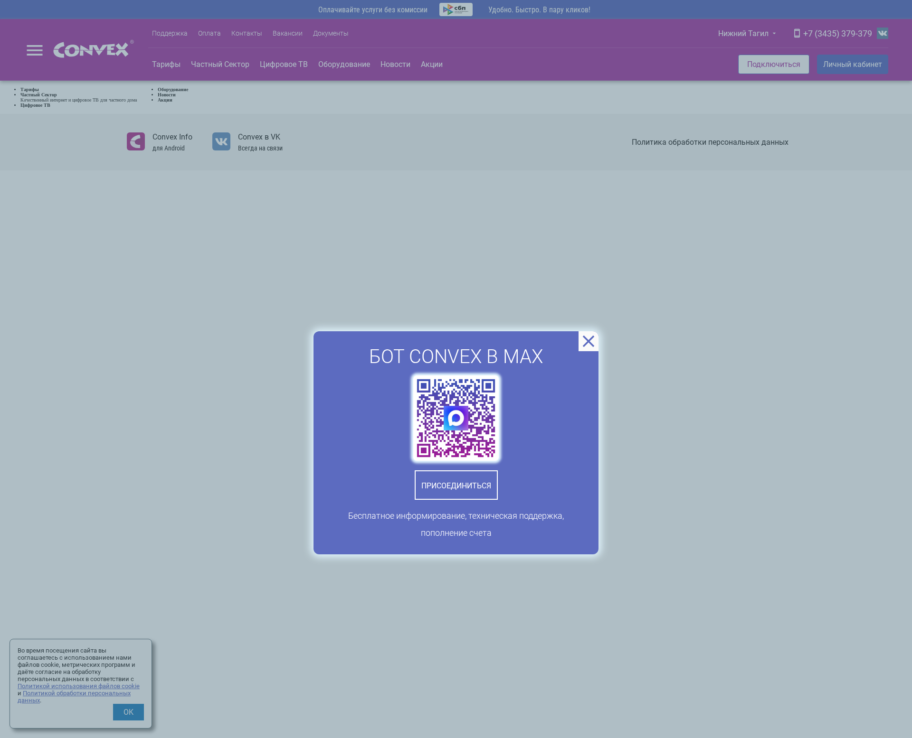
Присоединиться (456, 485)
